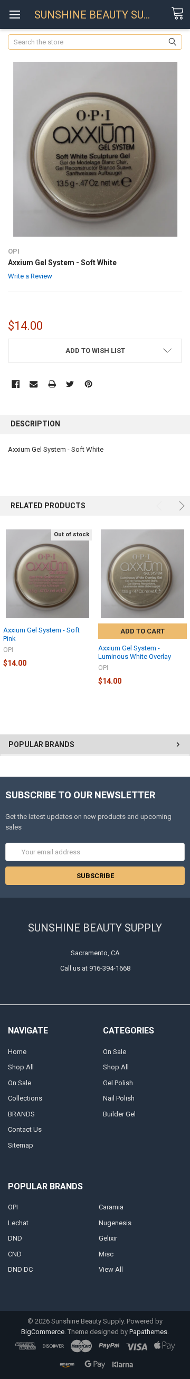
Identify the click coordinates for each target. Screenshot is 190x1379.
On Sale (19, 1083)
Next (180, 506)
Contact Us (25, 1129)
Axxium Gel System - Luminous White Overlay (134, 652)
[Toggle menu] (14, 14)
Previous (160, 506)
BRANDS (21, 1114)
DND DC (20, 1269)
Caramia (111, 1207)
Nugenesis (115, 1223)
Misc (106, 1254)
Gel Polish (118, 1083)
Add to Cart (142, 631)
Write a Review (30, 276)
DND (15, 1238)
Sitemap (20, 1145)
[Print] (52, 384)
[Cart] (180, 14)
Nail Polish (119, 1098)
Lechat (18, 1223)
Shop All (21, 1067)
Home (17, 1052)
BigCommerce (42, 1332)
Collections (25, 1098)
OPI (13, 1207)
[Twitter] (70, 384)
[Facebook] (15, 384)
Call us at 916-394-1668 (95, 968)
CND (15, 1254)
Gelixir (108, 1238)
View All (111, 1269)
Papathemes (148, 1332)
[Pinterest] (88, 384)
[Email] (33, 384)
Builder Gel (119, 1114)
